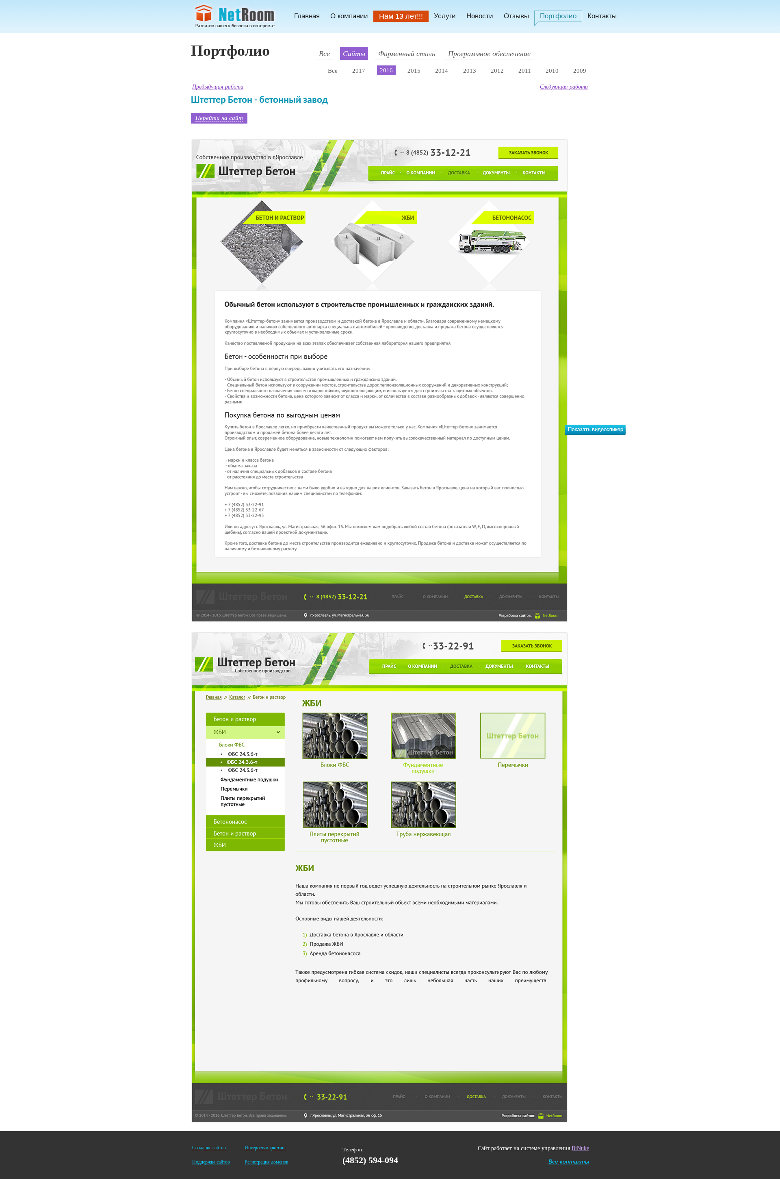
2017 (358, 70)
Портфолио (558, 16)
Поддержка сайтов (211, 1162)
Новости (479, 16)
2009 (579, 70)
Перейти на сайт (219, 117)
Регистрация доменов (266, 1162)
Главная (307, 16)
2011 (524, 70)
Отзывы (516, 16)
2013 (469, 70)
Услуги (445, 16)
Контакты (602, 16)
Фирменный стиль (406, 53)
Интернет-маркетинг (265, 1148)
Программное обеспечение (489, 53)
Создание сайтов (209, 1148)
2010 (552, 70)
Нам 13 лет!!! (401, 16)
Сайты (354, 53)
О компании (349, 16)
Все (324, 53)
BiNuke (580, 1148)
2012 (497, 70)
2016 (386, 70)
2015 (413, 70)
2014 (441, 70)
